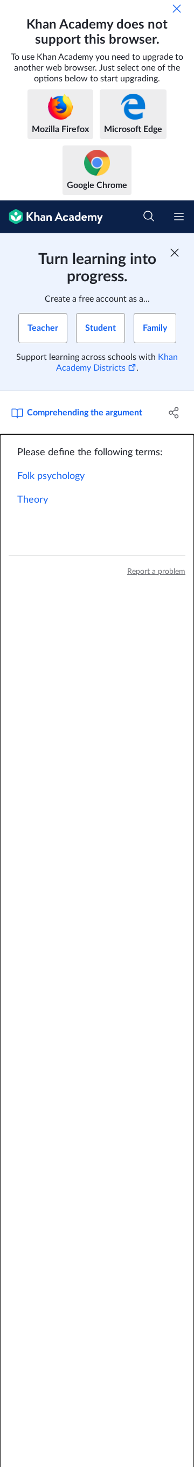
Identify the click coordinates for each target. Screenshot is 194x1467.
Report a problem (156, 571)
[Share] (174, 412)
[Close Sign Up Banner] (174, 252)
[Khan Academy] (51, 217)
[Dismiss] (176, 8)
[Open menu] (178, 216)
